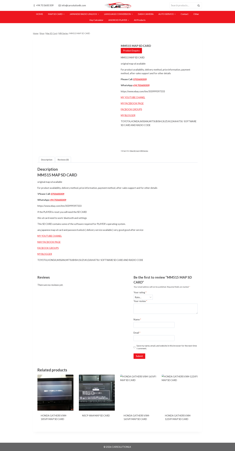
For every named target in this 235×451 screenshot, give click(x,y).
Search (199, 5)
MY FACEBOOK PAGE (132, 103)
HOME (39, 14)
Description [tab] (46, 159)
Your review (140, 301)
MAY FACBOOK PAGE (49, 242)
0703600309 (140, 79)
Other (196, 14)
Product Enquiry (131, 50)
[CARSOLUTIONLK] (117, 5)
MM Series (144, 151)
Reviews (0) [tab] (63, 159)
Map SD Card (134, 151)
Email (137, 332)
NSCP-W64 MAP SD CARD (96, 415)
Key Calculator (96, 20)
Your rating (140, 292)
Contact (184, 14)
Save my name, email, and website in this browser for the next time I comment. (167, 347)
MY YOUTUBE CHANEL (133, 97)
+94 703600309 (141, 85)
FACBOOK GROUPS (131, 109)
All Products (140, 20)
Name (137, 319)
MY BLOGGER (128, 115)
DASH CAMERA (146, 14)
